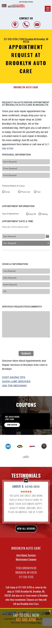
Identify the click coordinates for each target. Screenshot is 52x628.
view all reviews (26, 528)
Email (7, 192)
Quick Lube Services (16, 381)
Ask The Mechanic (14, 385)
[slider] (26, 491)
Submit (26, 353)
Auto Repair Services (26, 555)
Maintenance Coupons (26, 559)
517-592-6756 (10, 39)
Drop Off (32, 214)
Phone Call (25, 192)
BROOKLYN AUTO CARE (26, 87)
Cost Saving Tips (13, 377)
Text (38, 192)
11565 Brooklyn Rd (27, 39)
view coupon (12, 425)
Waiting (45, 214)
